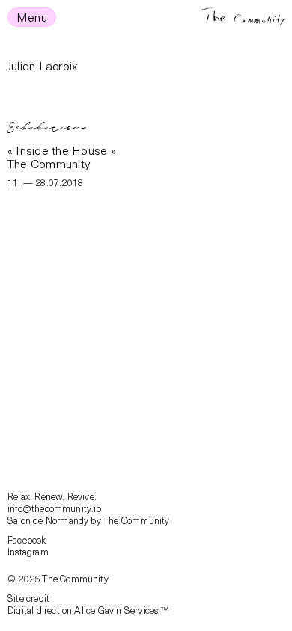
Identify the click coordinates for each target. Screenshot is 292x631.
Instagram (28, 551)
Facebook (26, 539)
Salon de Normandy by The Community (88, 520)
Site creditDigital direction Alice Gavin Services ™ (87, 604)
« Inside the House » (61, 149)
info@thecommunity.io (54, 508)
